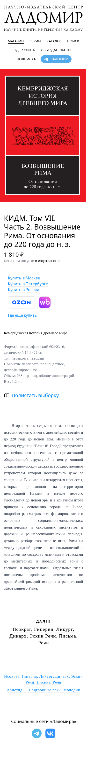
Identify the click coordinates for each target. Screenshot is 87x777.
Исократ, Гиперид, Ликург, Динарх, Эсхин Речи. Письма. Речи (43, 636)
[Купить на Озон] (21, 302)
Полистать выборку (35, 395)
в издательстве (47, 260)
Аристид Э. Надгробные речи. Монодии (43, 689)
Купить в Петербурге (28, 283)
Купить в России (23, 289)
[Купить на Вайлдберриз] (45, 302)
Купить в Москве (24, 278)
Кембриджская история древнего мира (35, 332)
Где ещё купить (22, 315)
